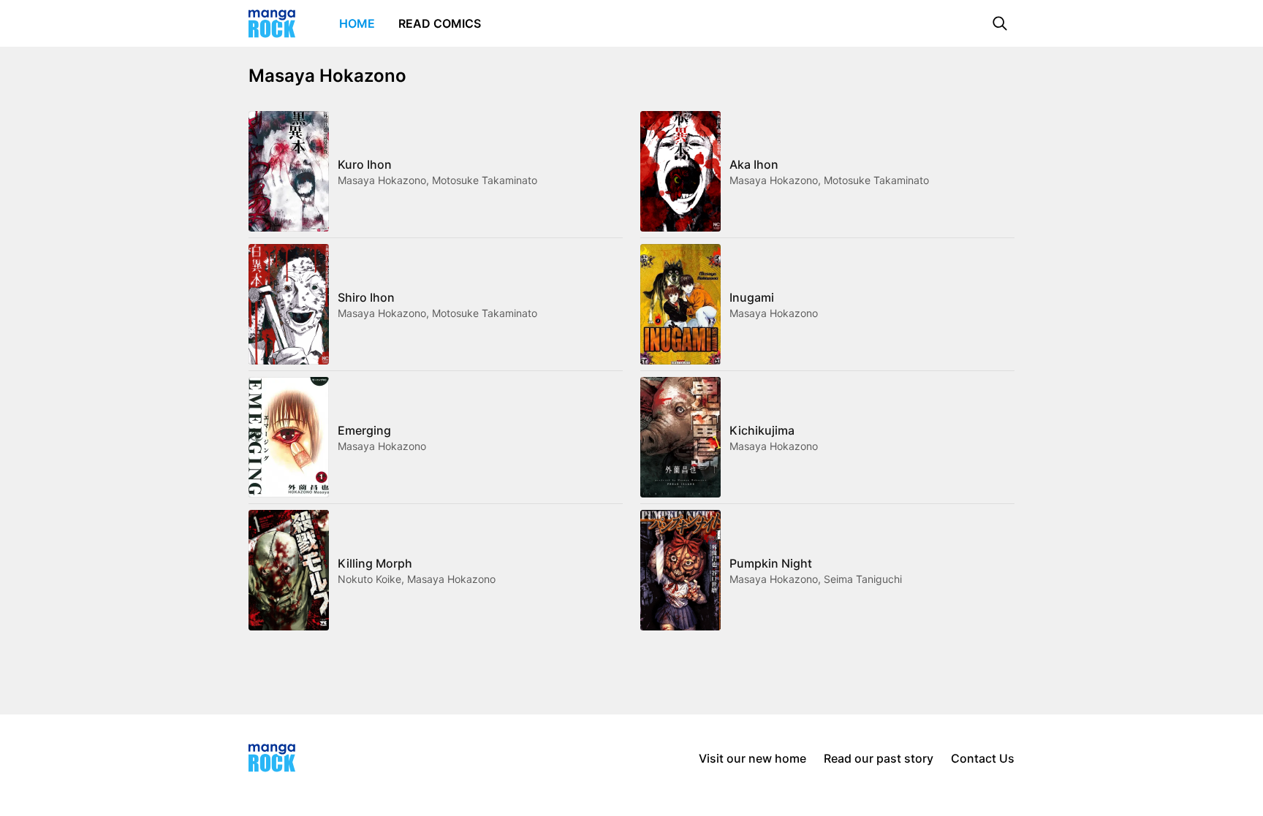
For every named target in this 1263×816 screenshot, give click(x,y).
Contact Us (982, 758)
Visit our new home (752, 758)
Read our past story (878, 758)
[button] (999, 23)
